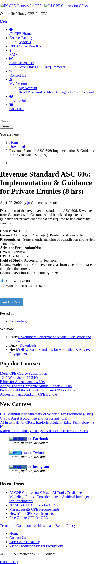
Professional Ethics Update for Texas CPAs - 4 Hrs (37, 390)
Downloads (28, 345)
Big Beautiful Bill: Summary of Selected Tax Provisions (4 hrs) (46, 414)
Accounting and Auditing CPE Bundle (28, 394)
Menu (4, 21)
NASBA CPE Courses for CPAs (33, 505)
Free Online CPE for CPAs (29, 518)
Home (13, 533)
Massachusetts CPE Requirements (34, 509)
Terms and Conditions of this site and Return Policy (38, 526)
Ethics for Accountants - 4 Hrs (22, 382)
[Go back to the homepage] (44, 6)
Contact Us (17, 538)
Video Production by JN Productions (36, 546)
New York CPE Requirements (31, 513)
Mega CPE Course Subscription (23, 373)
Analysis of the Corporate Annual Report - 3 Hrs (36, 386)
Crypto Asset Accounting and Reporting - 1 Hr (34, 418)
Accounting (18, 321)
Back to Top (9, 562)
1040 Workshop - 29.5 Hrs (19, 378)
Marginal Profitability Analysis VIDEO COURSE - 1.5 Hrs (44, 431)
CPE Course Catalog (24, 542)
